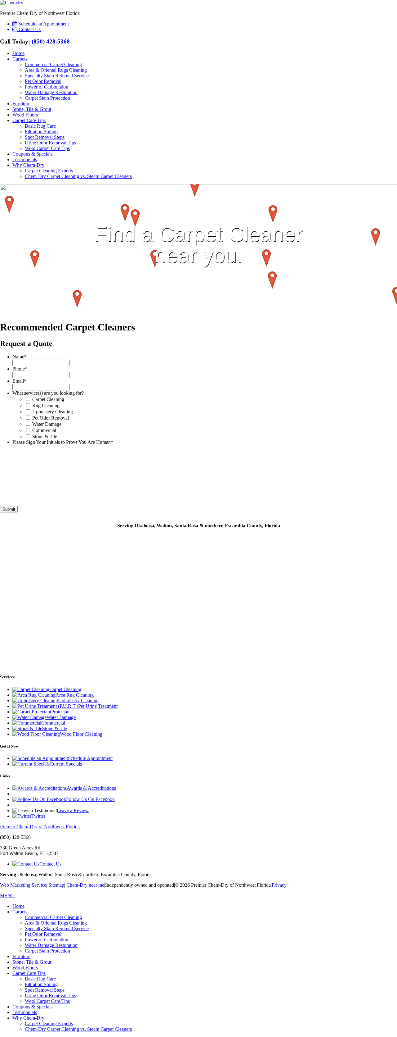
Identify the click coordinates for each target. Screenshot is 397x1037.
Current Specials (66, 763)
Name (19, 356)
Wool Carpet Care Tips (47, 148)
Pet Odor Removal (43, 81)
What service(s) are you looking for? (48, 393)
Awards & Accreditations (91, 788)
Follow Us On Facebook (90, 799)
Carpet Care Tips (29, 120)
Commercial (44, 430)
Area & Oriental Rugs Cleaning (56, 70)
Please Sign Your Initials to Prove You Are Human (62, 442)
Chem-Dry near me (85, 885)
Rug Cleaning (46, 405)
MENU (7, 895)
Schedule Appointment (90, 758)
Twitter (38, 816)
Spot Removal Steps (45, 137)
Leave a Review (73, 810)
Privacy (279, 885)
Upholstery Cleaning (52, 411)
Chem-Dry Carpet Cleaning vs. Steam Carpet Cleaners (78, 176)
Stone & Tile (44, 436)
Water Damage (46, 424)
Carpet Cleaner (231, 234)
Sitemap (56, 885)
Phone (19, 368)
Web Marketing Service (23, 885)
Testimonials (24, 159)
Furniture (21, 103)
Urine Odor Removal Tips (50, 142)
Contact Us (50, 863)
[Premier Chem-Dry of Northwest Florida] (11, 2)
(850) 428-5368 (51, 41)
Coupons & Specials (32, 154)
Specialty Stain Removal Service (57, 75)
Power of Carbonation (46, 86)
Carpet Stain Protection (47, 98)
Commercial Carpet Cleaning (53, 64)
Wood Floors (25, 114)
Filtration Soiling (41, 131)
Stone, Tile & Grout (31, 109)
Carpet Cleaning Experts (49, 170)
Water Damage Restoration (51, 92)
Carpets (19, 58)
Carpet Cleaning (48, 399)
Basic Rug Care (40, 126)
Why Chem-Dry (28, 165)
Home (18, 53)
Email (19, 381)
